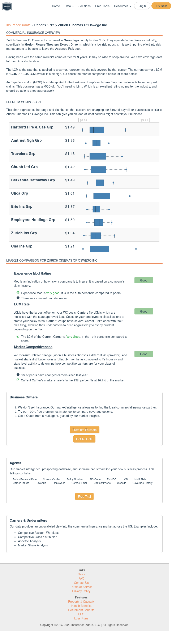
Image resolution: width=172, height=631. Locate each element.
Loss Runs (81, 618)
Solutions (84, 6)
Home (56, 6)
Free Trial (84, 496)
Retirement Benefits (81, 610)
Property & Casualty (81, 601)
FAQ (81, 578)
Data (68, 6)
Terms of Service (81, 587)
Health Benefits (81, 606)
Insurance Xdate (18, 24)
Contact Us (81, 582)
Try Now (161, 6)
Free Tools (102, 6)
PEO (81, 614)
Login (142, 6)
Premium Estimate (84, 430)
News (81, 574)
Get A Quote (84, 439)
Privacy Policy (81, 591)
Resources (121, 6)
